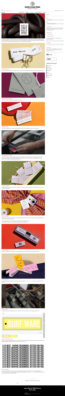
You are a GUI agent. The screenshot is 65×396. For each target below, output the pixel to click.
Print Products (21, 12)
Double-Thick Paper (50, 34)
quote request (53, 50)
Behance (38, 380)
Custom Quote (49, 47)
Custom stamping (49, 68)
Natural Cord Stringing (50, 36)
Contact (44, 12)
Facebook (31, 380)
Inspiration (27, 12)
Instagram (27, 380)
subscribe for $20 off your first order (32, 389)
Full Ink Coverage (49, 75)
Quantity (48, 14)
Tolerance (48, 77)
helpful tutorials (25, 341)
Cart (62, 10)
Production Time (49, 65)
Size (47, 18)
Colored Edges (48, 42)
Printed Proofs (48, 70)
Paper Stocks (48, 67)
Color (47, 72)
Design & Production (38, 12)
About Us (31, 12)
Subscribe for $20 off (57, 10)
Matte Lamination (49, 73)
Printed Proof (49, 26)
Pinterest (34, 380)
